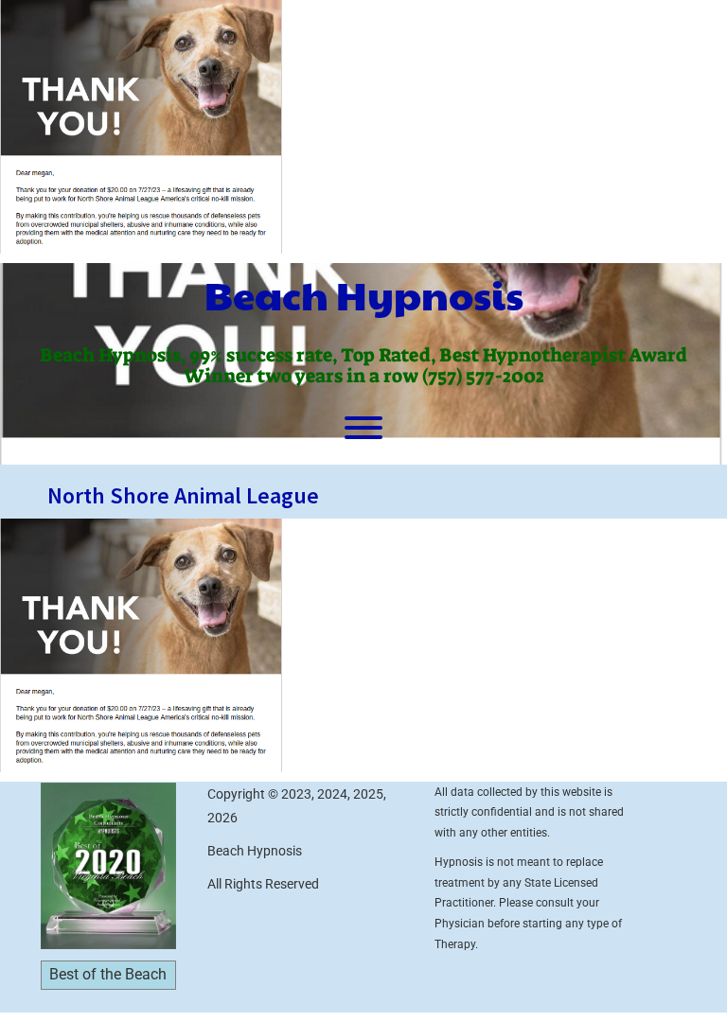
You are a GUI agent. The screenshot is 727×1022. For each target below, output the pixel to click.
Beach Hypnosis (363, 294)
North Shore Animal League (183, 495)
